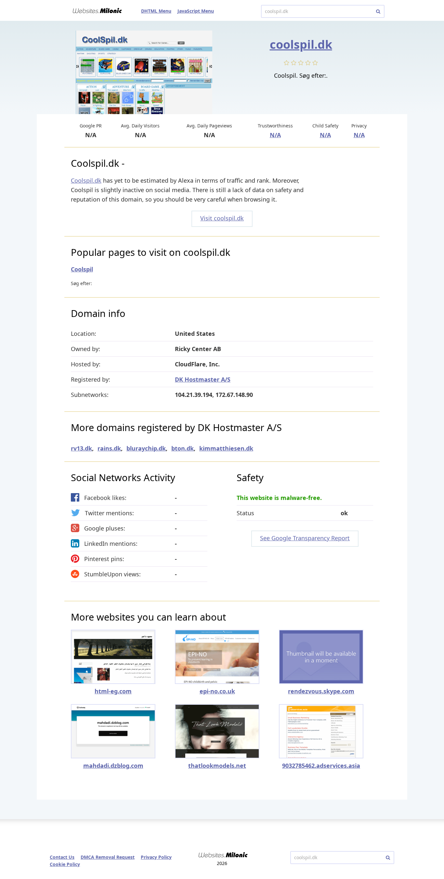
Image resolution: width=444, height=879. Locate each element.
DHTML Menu (156, 11)
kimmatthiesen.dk (226, 448)
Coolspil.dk (86, 180)
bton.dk (182, 448)
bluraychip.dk (146, 448)
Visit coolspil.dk (222, 218)
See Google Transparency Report (305, 538)
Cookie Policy (65, 864)
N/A (275, 135)
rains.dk (109, 448)
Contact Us (62, 857)
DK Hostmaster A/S (202, 379)
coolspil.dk (301, 44)
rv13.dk (81, 448)
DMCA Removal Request (108, 857)
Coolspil (82, 269)
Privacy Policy (156, 857)
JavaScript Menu (195, 11)
